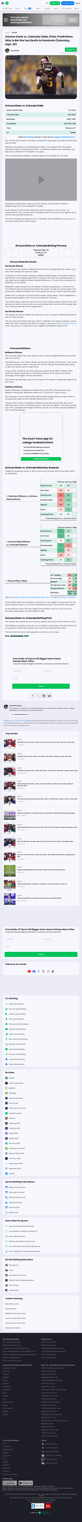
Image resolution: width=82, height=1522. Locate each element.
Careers (5, 1452)
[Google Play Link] (26, 1483)
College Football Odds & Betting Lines (16, 1348)
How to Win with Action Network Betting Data (24, 1246)
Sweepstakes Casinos (12, 1328)
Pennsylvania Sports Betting (19, 1024)
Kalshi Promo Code (47, 1383)
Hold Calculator (14, 1207)
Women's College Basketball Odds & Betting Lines (20, 1354)
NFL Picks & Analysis (48, 1342)
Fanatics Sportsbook (16, 1083)
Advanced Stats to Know (17, 1275)
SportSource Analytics (66, 597)
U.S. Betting (11, 998)
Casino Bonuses (10, 1309)
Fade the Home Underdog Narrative (21, 1280)
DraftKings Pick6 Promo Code (51, 1414)
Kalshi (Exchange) (15, 1113)
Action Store (7, 1456)
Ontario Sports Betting (16, 1064)
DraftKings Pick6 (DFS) (17, 1148)
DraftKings (29, 137)
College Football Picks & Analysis (52, 1348)
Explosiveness (14, 1290)
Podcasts (6, 1465)
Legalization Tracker (9, 1368)
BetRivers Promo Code (49, 1411)
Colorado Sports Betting (17, 1029)
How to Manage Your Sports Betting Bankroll (24, 1251)
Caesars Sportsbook (16, 1098)
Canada (5, 1414)
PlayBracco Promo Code (49, 1430)
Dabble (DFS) (13, 1133)
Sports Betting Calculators (20, 1181)
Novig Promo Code (47, 1386)
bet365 (11, 1078)
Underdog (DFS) (14, 1123)
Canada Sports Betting (17, 1059)
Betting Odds (13, 1212)
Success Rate (13, 1285)
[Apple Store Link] (10, 1483)
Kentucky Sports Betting (17, 1054)
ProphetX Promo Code (49, 1393)
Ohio (4, 1399)
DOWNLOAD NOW (41, 459)
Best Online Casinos (12, 1304)
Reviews (9, 1072)
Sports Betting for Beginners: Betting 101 (23, 1231)
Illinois (5, 1393)
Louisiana (6, 1374)
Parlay (11, 1270)
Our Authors (7, 1446)
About (5, 1443)
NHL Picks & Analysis (48, 1357)
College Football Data (21, 597)
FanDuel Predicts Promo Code (51, 1380)
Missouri (5, 1411)
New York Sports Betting (17, 1009)
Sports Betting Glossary (17, 1236)
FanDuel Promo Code (48, 1399)
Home (7, 32)
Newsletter (6, 1468)
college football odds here (64, 137)
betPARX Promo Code (48, 1405)
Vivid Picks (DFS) (15, 1158)
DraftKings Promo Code (49, 1396)
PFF (51, 597)
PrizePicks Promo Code (49, 1436)
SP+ (47, 597)
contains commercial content (17, 720)
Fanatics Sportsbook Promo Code (53, 1368)
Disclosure (52, 1500)
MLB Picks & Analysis (48, 1354)
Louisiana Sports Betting (17, 1014)
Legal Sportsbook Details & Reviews (21, 1226)
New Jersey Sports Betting (18, 1039)
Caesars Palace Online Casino (15, 1318)
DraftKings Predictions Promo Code (53, 1390)
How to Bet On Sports (16, 1220)
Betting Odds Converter (17, 1197)
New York (6, 1371)
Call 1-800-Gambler (47, 1502)
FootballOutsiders (38, 597)
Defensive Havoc (69, 323)
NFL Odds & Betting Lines (11, 1342)
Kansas (5, 1405)
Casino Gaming (13, 1298)
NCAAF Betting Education (19, 1259)
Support (5, 1462)
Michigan (6, 1396)
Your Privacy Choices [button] (10, 1474)
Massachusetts (8, 1402)
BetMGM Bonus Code (48, 1371)
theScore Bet (13, 1103)
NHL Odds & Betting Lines (12, 1361)
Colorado (6, 1383)
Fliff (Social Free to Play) (17, 1108)
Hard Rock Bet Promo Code (50, 1408)
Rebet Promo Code (48, 1427)
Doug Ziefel (15, 50)
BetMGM (12, 1088)
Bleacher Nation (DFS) (16, 1153)
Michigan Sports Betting (17, 1044)
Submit (41, 686)
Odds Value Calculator (16, 1192)
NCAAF (14, 32)
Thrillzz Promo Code (48, 1433)
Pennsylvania (7, 1390)
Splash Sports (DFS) (16, 1163)
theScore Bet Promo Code (50, 1402)
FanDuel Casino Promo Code (15, 1323)
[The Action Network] (7, 3)
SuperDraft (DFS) (15, 1168)
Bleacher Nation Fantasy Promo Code (54, 1420)
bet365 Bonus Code (48, 1374)
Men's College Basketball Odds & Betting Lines (19, 1351)
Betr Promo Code (47, 1424)
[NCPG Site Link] (37, 1506)
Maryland (6, 1377)
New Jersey (7, 1386)
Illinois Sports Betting (16, 1019)
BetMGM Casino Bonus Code (15, 1313)
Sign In (78, 3)
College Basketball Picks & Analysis (53, 1351)
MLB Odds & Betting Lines (12, 1357)
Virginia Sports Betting (16, 1034)
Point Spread (13, 1265)
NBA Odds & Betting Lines (12, 1345)
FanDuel (12, 1173)
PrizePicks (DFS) (14, 1128)
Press (4, 1459)
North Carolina (8, 1408)
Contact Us (6, 1471)
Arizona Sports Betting (17, 1049)
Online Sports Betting (16, 1004)
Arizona (5, 1380)
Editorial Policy (8, 1449)
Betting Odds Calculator (17, 1187)
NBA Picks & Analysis (48, 1345)
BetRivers (12, 1118)
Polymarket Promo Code (49, 1377)
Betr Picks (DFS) (14, 1143)
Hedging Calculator (15, 1202)
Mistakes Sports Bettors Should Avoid (22, 1241)
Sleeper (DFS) (14, 1138)
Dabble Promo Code (48, 1417)
